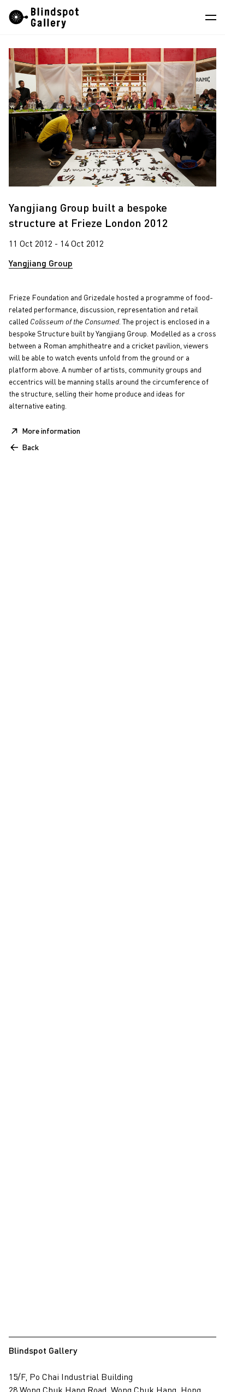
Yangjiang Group (41, 263)
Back (30, 447)
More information (51, 430)
